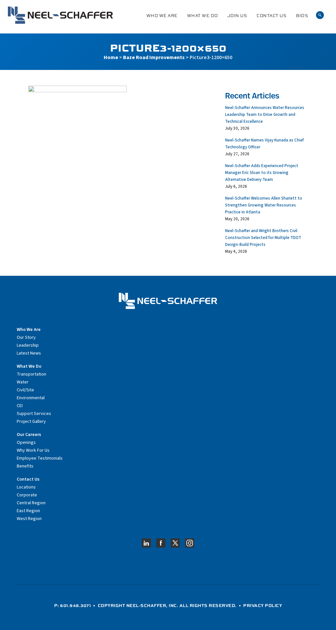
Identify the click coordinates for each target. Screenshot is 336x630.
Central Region (31, 503)
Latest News (29, 353)
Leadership (28, 345)
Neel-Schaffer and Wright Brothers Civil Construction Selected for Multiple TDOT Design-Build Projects (263, 238)
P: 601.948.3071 (72, 605)
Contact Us (271, 15)
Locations (26, 487)
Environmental (31, 398)
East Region (28, 511)
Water (23, 382)
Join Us (237, 15)
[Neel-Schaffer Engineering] (60, 15)
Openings (26, 442)
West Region (29, 518)
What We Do (202, 15)
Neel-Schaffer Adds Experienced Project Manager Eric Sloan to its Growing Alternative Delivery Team (261, 173)
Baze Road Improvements (154, 57)
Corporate (27, 495)
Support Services (34, 413)
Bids (302, 15)
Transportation (31, 374)
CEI (20, 405)
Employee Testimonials (40, 458)
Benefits (25, 466)
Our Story (26, 337)
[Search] (319, 15)
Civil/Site (25, 390)
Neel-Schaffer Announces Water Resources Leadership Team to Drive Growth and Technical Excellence (264, 114)
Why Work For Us (33, 450)
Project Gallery (31, 421)
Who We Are (162, 15)
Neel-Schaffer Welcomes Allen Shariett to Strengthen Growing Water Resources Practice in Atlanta (263, 205)
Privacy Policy (262, 605)
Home (111, 57)
